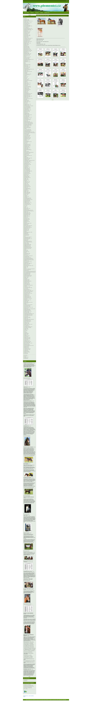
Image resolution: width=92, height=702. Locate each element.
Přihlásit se (47, 699)
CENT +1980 (26, 77)
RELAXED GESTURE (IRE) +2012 (28, 265)
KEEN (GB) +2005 (26, 174)
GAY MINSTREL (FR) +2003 (28, 141)
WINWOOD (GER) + (26, 346)
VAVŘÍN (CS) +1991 (26, 335)
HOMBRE (25, 156)
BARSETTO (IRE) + (26, 44)
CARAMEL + (26, 73)
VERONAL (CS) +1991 (27, 338)
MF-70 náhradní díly (63, 699)
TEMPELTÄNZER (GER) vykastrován (29, 319)
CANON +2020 (26, 70)
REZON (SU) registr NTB (27, 269)
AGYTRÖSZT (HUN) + (27, 23)
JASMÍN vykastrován (27, 168)
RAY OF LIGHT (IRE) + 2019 (28, 261)
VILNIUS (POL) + (26, 339)
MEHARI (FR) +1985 (27, 221)
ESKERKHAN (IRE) (26, 113)
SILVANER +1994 (26, 300)
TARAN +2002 (26, 318)
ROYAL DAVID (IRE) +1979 (27, 276)
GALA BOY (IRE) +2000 (27, 135)
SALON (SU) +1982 (26, 280)
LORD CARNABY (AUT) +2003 (28, 199)
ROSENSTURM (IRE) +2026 (28, 275)
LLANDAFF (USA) (26, 196)
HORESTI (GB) (26, 157)
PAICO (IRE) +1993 (26, 251)
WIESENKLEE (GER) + (27, 344)
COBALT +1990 (26, 79)
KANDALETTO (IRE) (27, 172)
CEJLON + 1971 (26, 76)
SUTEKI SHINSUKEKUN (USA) (28, 315)
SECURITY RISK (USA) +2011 (28, 293)
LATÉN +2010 (26, 187)
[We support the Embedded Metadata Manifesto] (29, 691)
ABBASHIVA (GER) (26, 20)
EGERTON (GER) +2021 (27, 108)
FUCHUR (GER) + (26, 134)
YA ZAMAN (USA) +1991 (27, 348)
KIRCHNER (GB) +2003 (27, 177)
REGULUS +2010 (26, 264)
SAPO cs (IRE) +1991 (27, 284)
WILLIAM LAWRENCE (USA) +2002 (29, 345)
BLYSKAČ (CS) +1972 (27, 60)
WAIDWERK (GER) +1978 (27, 341)
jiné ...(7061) (25, 688)
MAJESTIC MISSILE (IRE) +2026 (28, 210)
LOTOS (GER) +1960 (27, 203)
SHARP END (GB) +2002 (27, 296)
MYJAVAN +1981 (26, 235)
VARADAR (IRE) (26, 333)
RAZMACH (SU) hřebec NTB (28, 263)
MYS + (25, 236)
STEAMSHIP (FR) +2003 (27, 310)
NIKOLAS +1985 (26, 242)
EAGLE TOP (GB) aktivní (27, 107)
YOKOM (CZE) (26, 350)
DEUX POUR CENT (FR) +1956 (28, 98)
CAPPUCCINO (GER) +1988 (28, 71)
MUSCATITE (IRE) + (26, 234)
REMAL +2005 (26, 267)
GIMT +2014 (25, 143)
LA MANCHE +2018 (26, 182)
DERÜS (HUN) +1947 (27, 95)
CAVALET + (25, 75)
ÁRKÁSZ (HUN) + (26, 36)
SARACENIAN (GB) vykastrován (28, 285)
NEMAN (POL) (26, 240)
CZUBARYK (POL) (26, 90)
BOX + (25, 62)
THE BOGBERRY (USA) (27, 320)
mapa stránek (54, 699)
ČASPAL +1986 (26, 91)
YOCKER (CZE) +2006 (27, 349)
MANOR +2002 (26, 211)
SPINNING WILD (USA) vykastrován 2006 (29, 308)
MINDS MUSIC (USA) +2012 (28, 227)
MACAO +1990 (26, 207)
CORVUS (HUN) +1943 (27, 84)
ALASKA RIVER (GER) (27, 25)
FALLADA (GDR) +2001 (27, 119)
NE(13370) (25, 680)
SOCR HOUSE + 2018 (27, 306)
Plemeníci (25, 18)
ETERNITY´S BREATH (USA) (28, 114)
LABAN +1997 (26, 183)
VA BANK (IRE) (26, 328)
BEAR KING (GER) (26, 46)
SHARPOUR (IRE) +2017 (27, 297)
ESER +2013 (26, 112)
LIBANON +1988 (26, 190)
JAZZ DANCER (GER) (27, 169)
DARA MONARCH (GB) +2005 (28, 93)
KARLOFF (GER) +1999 (27, 173)
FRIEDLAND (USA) (26, 133)
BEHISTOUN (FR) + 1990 (27, 49)
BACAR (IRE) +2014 (27, 40)
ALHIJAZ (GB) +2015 (27, 26)
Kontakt (25, 356)
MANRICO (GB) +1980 (27, 212)
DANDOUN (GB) (26, 92)
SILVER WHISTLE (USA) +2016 (28, 302)
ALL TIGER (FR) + (26, 27)
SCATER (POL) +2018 (27, 286)
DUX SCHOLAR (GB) (27, 106)
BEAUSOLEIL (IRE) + (27, 47)
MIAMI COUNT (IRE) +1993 (27, 223)
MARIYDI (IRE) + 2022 (27, 214)
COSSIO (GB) (26, 85)
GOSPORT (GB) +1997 (27, 147)
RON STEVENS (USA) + (27, 273)
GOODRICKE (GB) (26, 146)
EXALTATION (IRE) (26, 116)
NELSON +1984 (26, 239)
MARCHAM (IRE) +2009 (27, 213)
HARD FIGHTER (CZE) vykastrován (28, 152)
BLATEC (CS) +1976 (27, 57)
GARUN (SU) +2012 (26, 139)
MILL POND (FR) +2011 (27, 226)
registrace (50, 699)
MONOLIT (25, 231)
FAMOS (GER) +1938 (27, 121)
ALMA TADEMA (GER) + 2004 (28, 28)
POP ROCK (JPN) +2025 (27, 257)
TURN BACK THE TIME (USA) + (28, 326)
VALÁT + (25, 331)
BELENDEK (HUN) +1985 (27, 51)
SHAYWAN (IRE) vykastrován (28, 298)
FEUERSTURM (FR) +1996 (27, 125)
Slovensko (25, 355)
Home (67, 0)
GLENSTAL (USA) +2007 (27, 144)
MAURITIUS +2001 (26, 218)
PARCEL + (25, 252)
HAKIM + (25, 150)
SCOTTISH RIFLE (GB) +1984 (28, 287)
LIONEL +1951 (26, 194)
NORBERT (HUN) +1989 (27, 245)
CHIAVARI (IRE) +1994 (27, 161)
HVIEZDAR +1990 (26, 159)
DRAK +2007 (26, 102)
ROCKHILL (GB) (26, 270)
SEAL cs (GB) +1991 (27, 289)
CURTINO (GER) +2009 (27, 89)
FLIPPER (25, 128)
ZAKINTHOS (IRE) (26, 351)
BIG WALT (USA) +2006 (27, 54)
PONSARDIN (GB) (26, 256)
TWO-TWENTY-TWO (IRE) (27, 327)
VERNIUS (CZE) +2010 (27, 337)
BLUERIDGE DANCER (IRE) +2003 (28, 59)
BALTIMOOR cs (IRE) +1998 (28, 41)
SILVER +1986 (26, 301)
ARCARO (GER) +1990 (27, 35)
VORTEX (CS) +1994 (27, 340)
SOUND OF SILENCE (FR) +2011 (28, 307)
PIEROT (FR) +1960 (26, 254)
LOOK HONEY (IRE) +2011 (27, 198)
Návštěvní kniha (26, 357)
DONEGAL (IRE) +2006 (27, 101)
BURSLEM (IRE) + (26, 68)
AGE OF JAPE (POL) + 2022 (28, 22)
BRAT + (25, 63)
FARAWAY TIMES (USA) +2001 (28, 122)
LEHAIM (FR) (26, 189)
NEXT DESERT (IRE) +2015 (28, 241)
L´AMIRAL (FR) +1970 (27, 181)
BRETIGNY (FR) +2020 (27, 64)
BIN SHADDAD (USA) (27, 55)
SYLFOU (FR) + (26, 316)
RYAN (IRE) (25, 278)
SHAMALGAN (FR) (26, 295)
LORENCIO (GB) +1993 (27, 201)
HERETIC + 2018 (26, 154)
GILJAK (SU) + (26, 142)
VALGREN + (25, 332)
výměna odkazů (58, 699)
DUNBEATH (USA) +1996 (27, 104)
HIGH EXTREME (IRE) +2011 (28, 155)
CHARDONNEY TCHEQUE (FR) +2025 (29, 160)
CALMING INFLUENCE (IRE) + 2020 (29, 69)
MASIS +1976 (26, 217)
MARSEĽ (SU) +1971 (27, 216)
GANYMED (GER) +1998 (27, 137)
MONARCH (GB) (26, 230)
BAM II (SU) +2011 (26, 42)
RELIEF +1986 (26, 266)
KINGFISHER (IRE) (26, 176)
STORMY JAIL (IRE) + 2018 (27, 311)
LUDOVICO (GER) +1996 (27, 204)
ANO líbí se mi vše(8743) (27, 684)
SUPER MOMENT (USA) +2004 (28, 314)
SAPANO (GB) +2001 (27, 283)
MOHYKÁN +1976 (26, 229)
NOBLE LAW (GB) (26, 243)
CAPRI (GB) (25, 72)
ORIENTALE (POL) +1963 (27, 248)
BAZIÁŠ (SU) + (26, 45)
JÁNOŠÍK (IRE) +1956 (27, 167)
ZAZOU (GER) (26, 353)
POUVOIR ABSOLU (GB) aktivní (28, 258)
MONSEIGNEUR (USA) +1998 (28, 232)
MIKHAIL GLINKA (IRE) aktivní (28, 225)
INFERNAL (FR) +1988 (27, 163)
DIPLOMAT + (26, 99)
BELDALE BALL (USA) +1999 (28, 50)
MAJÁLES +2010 (26, 209)
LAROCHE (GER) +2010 (27, 186)
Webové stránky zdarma (29, 699)
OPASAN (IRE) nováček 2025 (28, 247)
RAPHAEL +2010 (26, 260)
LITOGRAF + (26, 195)
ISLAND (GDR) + (26, 165)
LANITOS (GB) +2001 (27, 185)
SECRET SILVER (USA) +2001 (28, 291)
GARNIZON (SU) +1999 (27, 138)
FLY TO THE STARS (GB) (27, 129)
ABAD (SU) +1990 (26, 19)
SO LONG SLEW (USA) (27, 305)
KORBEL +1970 (26, 178)
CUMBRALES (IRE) (26, 88)
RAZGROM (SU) (26, 262)
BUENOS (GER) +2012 (27, 66)
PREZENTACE (26, 358)
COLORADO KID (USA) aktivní (28, 80)
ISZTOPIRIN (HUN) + (27, 166)
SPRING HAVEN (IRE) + (27, 309)
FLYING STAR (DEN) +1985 (27, 130)
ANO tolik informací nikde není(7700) (29, 686)
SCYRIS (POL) (26, 288)
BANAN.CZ (34, 699)
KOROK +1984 (26, 179)
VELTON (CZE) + (26, 336)
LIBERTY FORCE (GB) (27, 192)
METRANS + (26, 222)
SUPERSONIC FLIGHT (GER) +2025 (29, 313)
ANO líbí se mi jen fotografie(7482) (28, 685)
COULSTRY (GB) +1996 (27, 86)
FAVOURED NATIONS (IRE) (27, 124)
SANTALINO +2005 (26, 282)
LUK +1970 (25, 205)
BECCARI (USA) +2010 (27, 48)
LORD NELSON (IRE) (27, 200)
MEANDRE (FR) (26, 220)
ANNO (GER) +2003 (26, 33)
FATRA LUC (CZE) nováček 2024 (28, 123)
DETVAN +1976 (26, 97)
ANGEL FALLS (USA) (27, 32)
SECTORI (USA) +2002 (27, 292)
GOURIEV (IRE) (26, 148)
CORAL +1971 (26, 82)
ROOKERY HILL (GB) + (27, 274)
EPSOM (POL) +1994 (27, 111)
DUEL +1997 (26, 103)
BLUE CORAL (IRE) (26, 58)
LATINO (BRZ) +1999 (27, 188)
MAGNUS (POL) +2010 (27, 208)
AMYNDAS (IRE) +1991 (27, 31)
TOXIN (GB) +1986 (26, 323)
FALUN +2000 (26, 120)
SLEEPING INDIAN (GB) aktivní (28, 304)
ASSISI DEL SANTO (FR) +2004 (28, 38)
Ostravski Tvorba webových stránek (41, 699)
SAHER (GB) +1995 (26, 279)
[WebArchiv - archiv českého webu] (29, 696)
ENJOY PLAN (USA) (27, 110)
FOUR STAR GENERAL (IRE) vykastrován (29, 132)
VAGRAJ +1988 (26, 329)
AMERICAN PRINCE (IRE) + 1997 (28, 29)
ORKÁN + (25, 249)
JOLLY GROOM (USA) (27, 170)
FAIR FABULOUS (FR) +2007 (28, 117)
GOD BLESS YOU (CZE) (27, 145)
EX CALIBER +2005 (26, 115)
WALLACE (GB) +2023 (27, 342)
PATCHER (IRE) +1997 (27, 253)
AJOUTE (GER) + (26, 24)
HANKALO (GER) (26, 151)
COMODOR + (26, 81)
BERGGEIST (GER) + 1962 (27, 53)
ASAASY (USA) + (26, 37)
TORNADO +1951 (26, 322)
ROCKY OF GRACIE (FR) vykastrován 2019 (30, 271)
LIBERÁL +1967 (26, 191)
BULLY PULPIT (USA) (27, 67)
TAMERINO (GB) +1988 (27, 317)
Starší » (30, 676)
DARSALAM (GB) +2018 (27, 94)
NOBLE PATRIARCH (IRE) (27, 244)
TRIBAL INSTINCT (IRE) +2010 (28, 324)
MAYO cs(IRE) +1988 (27, 219)
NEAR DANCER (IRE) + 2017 (28, 238)
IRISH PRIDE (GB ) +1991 (27, 164)
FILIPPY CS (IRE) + (26, 126)
